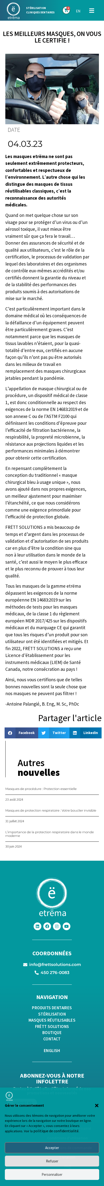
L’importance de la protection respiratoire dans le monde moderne (49, 834)
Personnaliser (52, 1174)
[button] (96, 1105)
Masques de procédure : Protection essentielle (41, 789)
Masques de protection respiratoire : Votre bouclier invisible (50, 810)
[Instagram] (57, 926)
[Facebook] (47, 926)
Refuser (52, 1161)
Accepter (52, 1147)
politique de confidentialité (56, 1130)
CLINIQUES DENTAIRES (40, 12)
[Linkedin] (37, 926)
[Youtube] (66, 926)
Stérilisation (36, 8)
